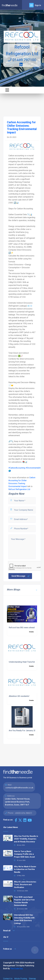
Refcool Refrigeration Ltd (19, 489)
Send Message (18, 576)
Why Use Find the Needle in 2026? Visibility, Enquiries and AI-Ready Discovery (26, 839)
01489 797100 (24, 60)
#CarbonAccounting (16, 468)
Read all (7, 930)
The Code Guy (16, 968)
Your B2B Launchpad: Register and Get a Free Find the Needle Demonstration (24, 901)
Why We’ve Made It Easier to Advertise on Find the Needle (25, 869)
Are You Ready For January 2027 (23, 730)
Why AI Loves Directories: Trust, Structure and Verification (25, 884)
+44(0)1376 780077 (23, 813)
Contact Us (7, 978)
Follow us (7, 949)
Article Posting (20, 978)
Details (31, 632)
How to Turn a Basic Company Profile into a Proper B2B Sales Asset (24, 854)
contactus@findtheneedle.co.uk (19, 788)
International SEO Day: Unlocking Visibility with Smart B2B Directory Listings (24, 919)
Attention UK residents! (19, 696)
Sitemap (32, 978)
